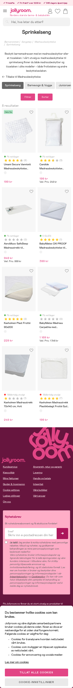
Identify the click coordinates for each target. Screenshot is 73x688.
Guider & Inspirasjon (14, 484)
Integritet (38, 484)
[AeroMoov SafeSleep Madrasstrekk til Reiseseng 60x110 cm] (5, 252)
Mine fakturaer (11, 478)
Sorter (45, 97)
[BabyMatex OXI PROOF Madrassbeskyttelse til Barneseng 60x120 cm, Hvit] (41, 252)
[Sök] (7, 22)
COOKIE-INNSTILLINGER (36, 682)
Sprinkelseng (13, 44)
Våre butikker (40, 490)
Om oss (7, 501)
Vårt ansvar (39, 495)
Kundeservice (10, 466)
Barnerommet (11, 41)
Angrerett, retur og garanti (47, 466)
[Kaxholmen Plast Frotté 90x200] (5, 331)
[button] (5, 11)
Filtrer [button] (28, 97)
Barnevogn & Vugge (39, 85)
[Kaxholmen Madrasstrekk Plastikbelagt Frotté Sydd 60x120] (41, 410)
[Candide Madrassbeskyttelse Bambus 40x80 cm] (41, 172)
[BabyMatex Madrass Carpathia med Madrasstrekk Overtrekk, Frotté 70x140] (41, 331)
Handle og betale (42, 478)
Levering (37, 472)
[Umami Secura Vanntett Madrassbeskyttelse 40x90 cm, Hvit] (5, 172)
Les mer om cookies (17, 662)
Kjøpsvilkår (9, 472)
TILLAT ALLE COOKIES (36, 672)
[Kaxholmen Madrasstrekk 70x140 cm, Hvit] (5, 410)
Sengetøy (26, 41)
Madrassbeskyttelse (45, 41)
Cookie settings (11, 490)
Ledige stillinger (11, 495)
